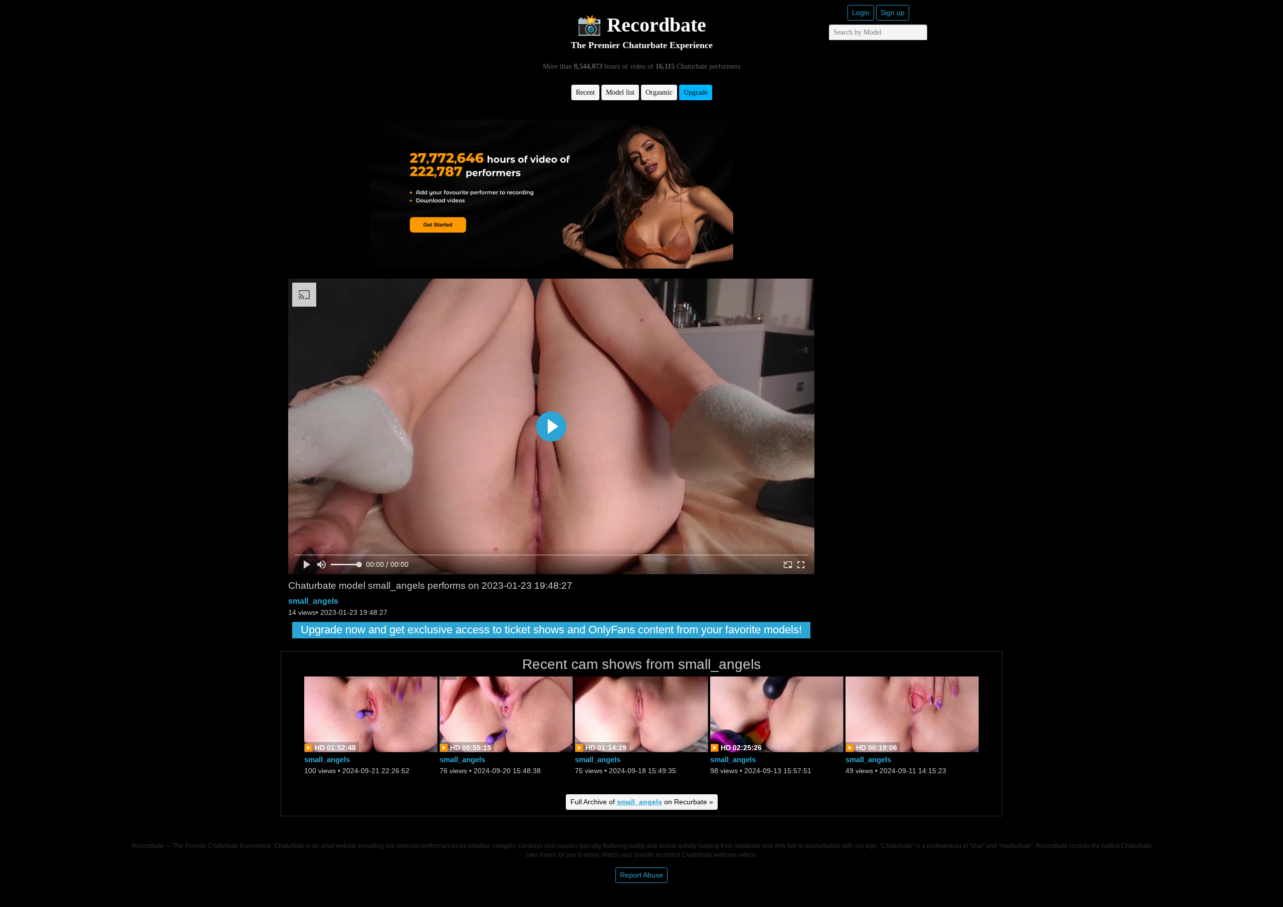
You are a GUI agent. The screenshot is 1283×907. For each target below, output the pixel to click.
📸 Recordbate (641, 25)
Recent (585, 92)
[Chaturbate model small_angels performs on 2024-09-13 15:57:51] (776, 714)
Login (861, 13)
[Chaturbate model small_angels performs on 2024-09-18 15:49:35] (641, 714)
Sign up (893, 13)
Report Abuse (641, 875)
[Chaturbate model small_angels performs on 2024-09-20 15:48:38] (506, 714)
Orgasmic (659, 92)
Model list (620, 92)
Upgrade (696, 92)
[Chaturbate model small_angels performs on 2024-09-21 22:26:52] (371, 714)
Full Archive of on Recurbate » (641, 802)
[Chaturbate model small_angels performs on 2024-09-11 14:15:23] (912, 714)
